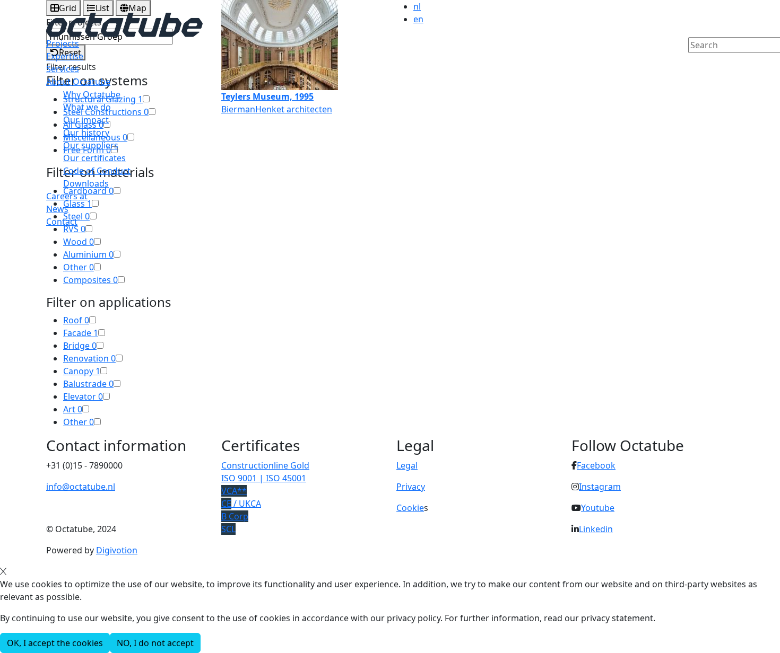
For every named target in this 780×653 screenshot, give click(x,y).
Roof (76, 320)
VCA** (234, 491)
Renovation (89, 358)
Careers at (67, 196)
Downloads (86, 183)
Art (72, 409)
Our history (86, 132)
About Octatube (78, 81)
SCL (228, 529)
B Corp (234, 516)
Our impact (86, 120)
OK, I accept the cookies (55, 643)
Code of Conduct (97, 171)
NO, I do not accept (155, 643)
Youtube (597, 508)
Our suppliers (90, 145)
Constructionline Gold (265, 465)
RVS (74, 229)
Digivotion (116, 550)
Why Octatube (91, 94)
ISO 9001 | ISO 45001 (263, 478)
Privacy (410, 486)
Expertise (64, 56)
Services (62, 69)
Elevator (83, 396)
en (418, 19)
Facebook (596, 465)
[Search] (695, 63)
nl (417, 6)
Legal (407, 465)
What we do (87, 107)
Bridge (80, 345)
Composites (90, 280)
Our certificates (94, 158)
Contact (61, 221)
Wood (78, 242)
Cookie (410, 508)
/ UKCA (241, 503)
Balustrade (88, 384)
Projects (62, 43)
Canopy (81, 371)
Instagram (600, 486)
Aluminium (88, 254)
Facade (80, 333)
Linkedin (596, 529)
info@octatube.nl (80, 486)
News (57, 209)
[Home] (124, 24)
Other (78, 267)
